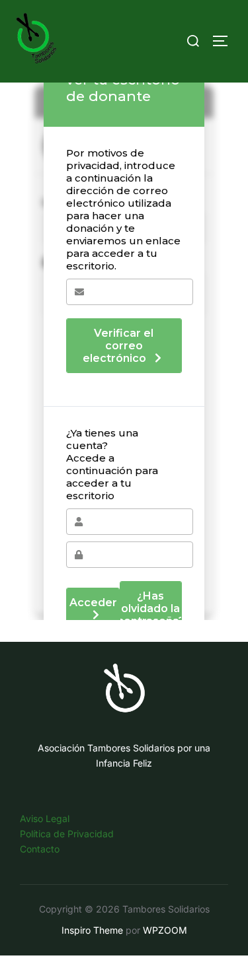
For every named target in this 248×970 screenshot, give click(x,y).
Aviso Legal (44, 818)
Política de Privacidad (67, 833)
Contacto (40, 848)
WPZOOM (165, 930)
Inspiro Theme (92, 930)
